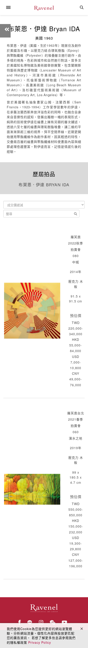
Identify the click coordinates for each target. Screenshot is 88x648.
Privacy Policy (39, 642)
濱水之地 (75, 438)
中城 (75, 262)
